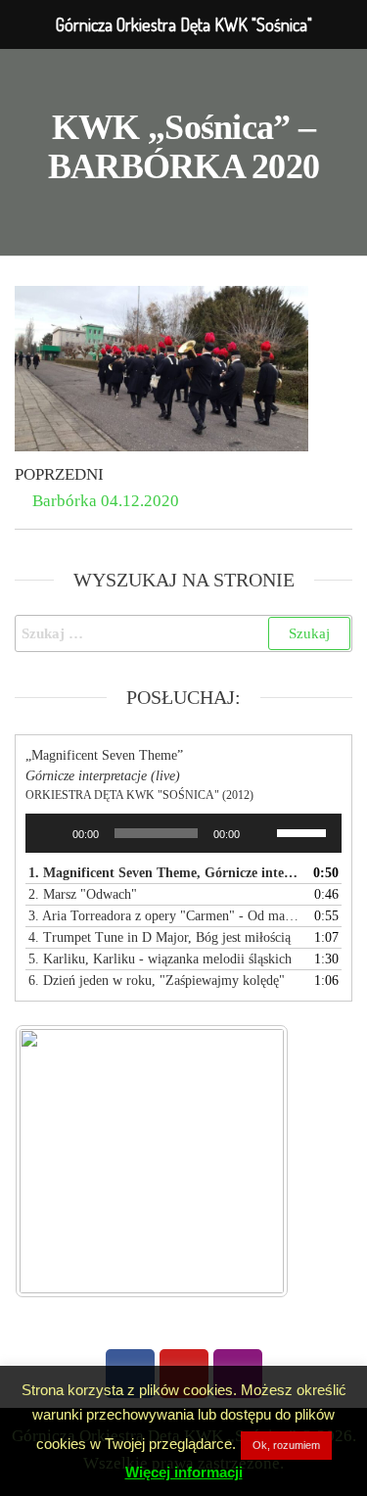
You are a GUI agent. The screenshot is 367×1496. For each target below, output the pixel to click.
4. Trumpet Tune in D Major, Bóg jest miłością (159, 937)
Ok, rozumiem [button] (286, 1445)
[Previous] (55, 1161)
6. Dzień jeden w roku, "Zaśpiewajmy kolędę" (156, 980)
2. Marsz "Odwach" (82, 894)
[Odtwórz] (51, 833)
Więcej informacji (184, 1472)
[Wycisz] (261, 833)
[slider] (304, 831)
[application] (183, 833)
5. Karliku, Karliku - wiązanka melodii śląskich (160, 959)
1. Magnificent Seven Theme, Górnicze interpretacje (163, 872)
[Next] (247, 1161)
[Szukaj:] (183, 633)
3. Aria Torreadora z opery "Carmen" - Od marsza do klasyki (163, 916)
